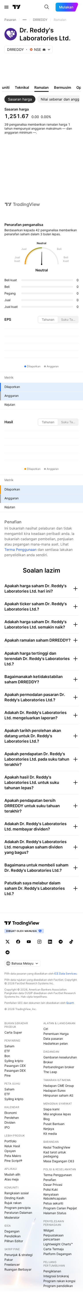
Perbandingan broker (58, 1067)
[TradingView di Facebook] (18, 942)
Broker (48, 1062)
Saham (9, 1046)
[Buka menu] (6, 7)
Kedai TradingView (56, 1147)
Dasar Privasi (52, 1184)
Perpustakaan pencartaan (53, 1237)
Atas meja (11, 1179)
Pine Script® (13, 1161)
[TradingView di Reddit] (7, 952)
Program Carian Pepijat (60, 1208)
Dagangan (11, 1231)
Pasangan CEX (15, 1066)
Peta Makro (12, 1156)
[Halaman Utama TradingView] (17, 7)
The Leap (50, 1072)
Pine (7, 1075)
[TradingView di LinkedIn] (50, 942)
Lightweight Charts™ (58, 1244)
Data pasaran (53, 1038)
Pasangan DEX (15, 1070)
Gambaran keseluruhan (60, 1057)
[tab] (19, 99)
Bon (7, 1056)
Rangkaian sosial (16, 1193)
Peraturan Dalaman (18, 1212)
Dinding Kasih (14, 1198)
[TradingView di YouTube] (29, 942)
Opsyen (10, 1151)
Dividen (9, 1122)
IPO (7, 1127)
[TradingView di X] (7, 942)
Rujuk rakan (12, 1203)
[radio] (48, 319)
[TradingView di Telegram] (61, 942)
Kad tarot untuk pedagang (54, 1154)
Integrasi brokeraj (56, 1276)
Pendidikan (12, 1236)
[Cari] (46, 7)
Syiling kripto (13, 1061)
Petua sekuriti (53, 1203)
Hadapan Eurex (54, 1090)
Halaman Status (54, 1213)
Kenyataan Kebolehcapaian (54, 1196)
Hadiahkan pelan (55, 1043)
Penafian (49, 1180)
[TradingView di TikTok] (71, 942)
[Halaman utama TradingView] (21, 923)
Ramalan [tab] (41, 87)
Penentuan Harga (56, 1034)
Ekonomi (10, 1113)
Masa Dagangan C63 (58, 1161)
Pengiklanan (52, 1271)
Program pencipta (17, 1208)
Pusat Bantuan (53, 1124)
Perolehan (11, 1117)
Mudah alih (12, 1174)
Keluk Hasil (12, 1146)
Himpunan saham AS (58, 1095)
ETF (7, 1051)
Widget (48, 1230)
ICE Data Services (65, 973)
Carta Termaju (53, 1249)
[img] (44, 49)
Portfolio (10, 1141)
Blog (46, 1119)
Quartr (70, 1002)
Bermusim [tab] (62, 87)
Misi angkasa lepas (57, 1114)
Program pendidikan (58, 1286)
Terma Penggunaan (20, 549)
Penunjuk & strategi (18, 1255)
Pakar (8, 1259)
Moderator (11, 1217)
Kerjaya (48, 1129)
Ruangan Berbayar (17, 1269)
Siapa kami (51, 1109)
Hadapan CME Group (58, 1085)
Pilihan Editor (13, 1241)
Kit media (50, 1133)
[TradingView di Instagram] (39, 942)
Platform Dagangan (57, 1254)
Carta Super (13, 1032)
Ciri (45, 1029)
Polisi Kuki (50, 1189)
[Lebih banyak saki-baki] (25, 20)
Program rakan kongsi (59, 1281)
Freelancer (12, 1264)
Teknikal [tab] (22, 87)
